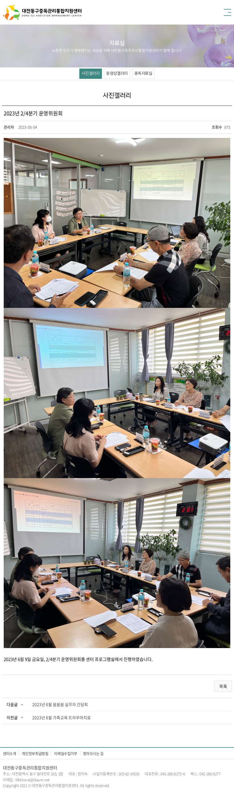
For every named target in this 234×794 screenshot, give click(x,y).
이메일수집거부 (65, 753)
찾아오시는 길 (93, 753)
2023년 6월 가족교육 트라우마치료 (61, 717)
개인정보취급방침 (35, 753)
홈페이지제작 (121, 785)
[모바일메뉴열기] (227, 12)
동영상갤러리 (117, 73)
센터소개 (9, 753)
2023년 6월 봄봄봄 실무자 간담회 (60, 704)
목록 (223, 686)
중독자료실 (143, 73)
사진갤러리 (91, 73)
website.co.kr (142, 785)
